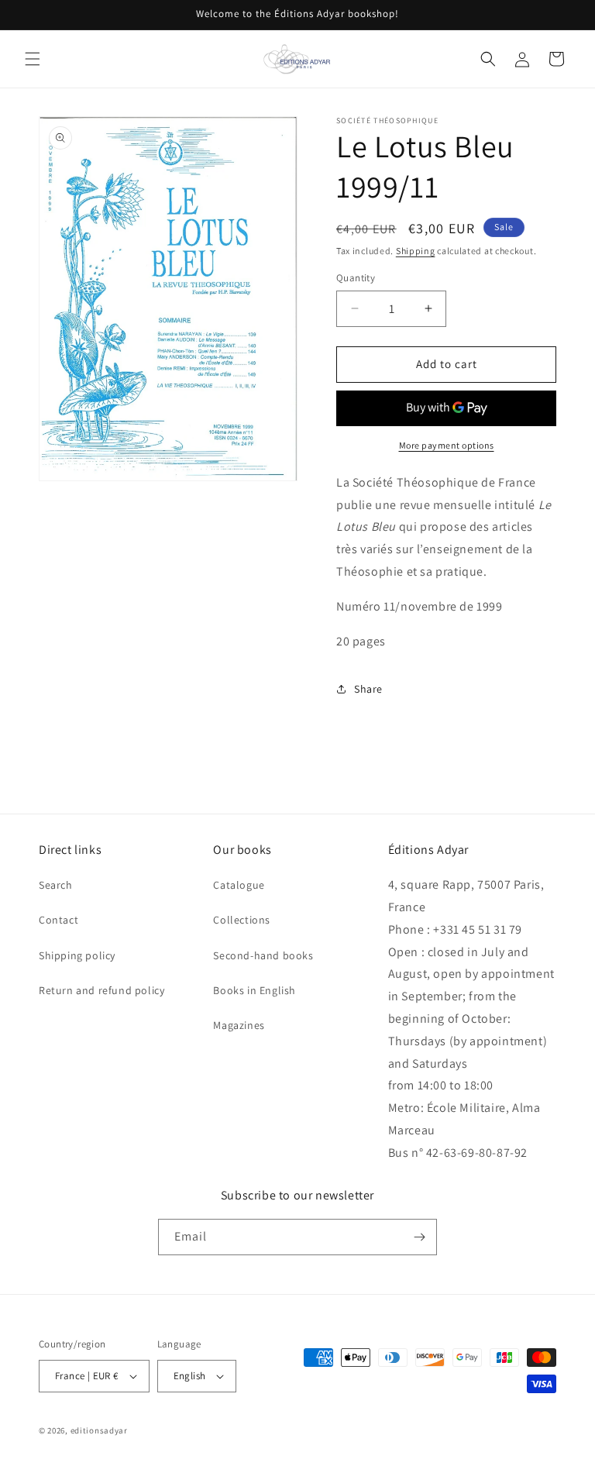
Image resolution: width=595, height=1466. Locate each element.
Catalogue (238, 885)
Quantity (355, 277)
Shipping (415, 250)
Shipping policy (77, 955)
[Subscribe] (419, 1237)
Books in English (254, 990)
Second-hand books (263, 955)
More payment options (446, 445)
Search (56, 885)
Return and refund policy (101, 990)
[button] (32, 59)
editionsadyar (99, 1430)
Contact (58, 920)
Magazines (238, 1025)
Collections (241, 920)
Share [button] (368, 689)
